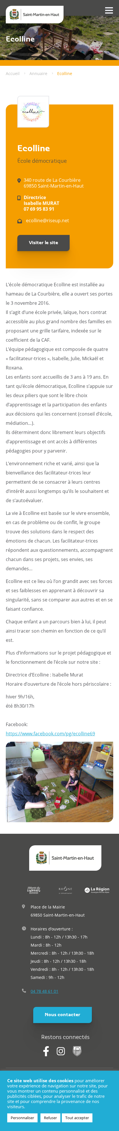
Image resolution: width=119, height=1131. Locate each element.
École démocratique (42, 161)
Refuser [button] (50, 1117)
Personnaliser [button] (22, 1117)
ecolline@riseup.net (47, 220)
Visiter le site (43, 243)
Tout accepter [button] (77, 1117)
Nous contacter (62, 1015)
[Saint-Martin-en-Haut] (35, 14)
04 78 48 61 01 (44, 991)
